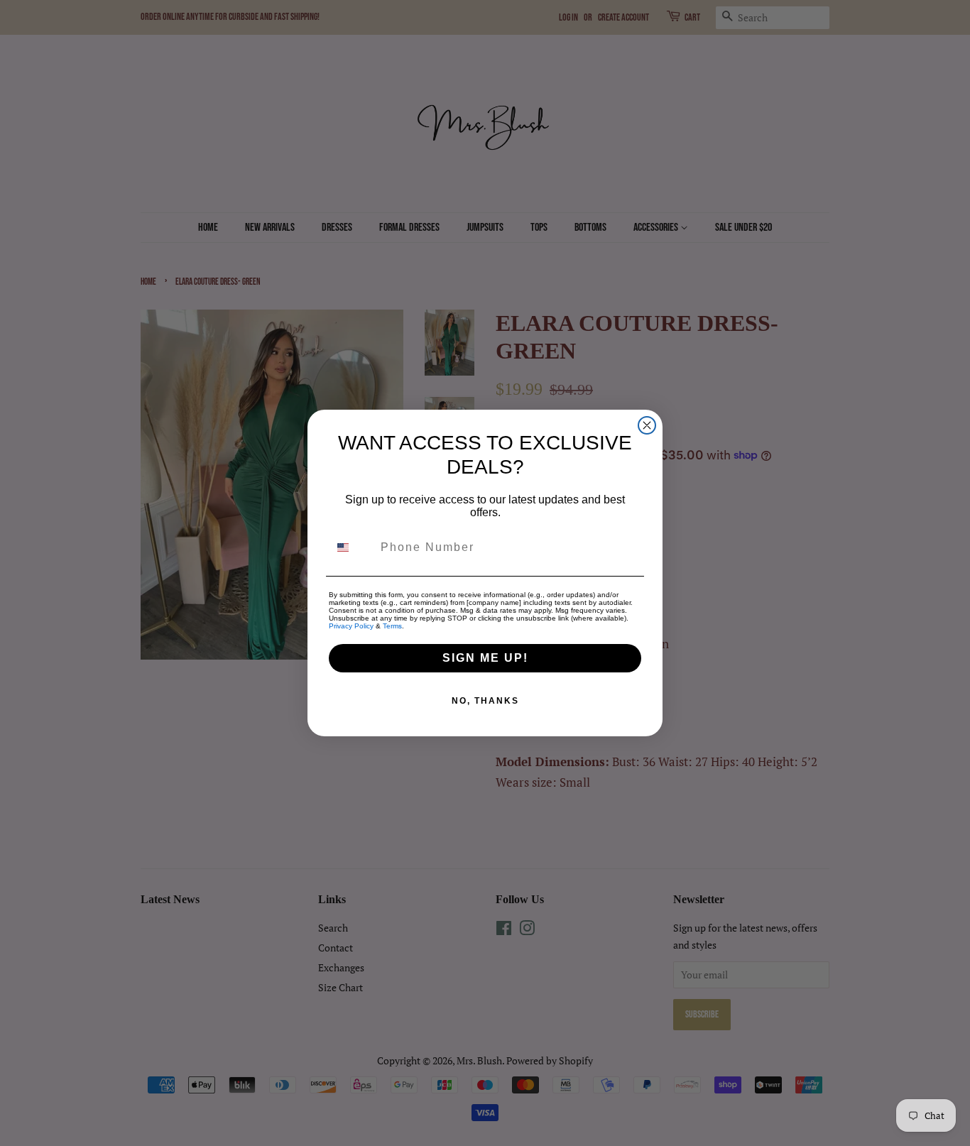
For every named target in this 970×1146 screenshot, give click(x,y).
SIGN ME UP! (485, 658)
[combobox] (351, 547)
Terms (392, 626)
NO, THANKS (485, 701)
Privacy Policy (351, 626)
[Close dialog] (646, 425)
